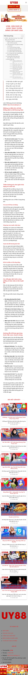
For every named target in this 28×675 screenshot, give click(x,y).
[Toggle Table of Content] (21, 36)
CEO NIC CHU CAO (8, 633)
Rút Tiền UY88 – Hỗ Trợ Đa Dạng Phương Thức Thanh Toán (18, 64)
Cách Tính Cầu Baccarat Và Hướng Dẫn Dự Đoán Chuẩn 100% (18, 77)
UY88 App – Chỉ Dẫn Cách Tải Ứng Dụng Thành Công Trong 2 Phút (17, 61)
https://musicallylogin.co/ (13, 655)
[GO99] (14, 670)
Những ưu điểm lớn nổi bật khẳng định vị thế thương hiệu (14, 42)
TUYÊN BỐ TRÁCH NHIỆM (10, 640)
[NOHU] (14, 673)
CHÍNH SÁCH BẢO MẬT (9, 635)
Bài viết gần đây (10, 59)
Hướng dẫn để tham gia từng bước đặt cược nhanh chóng (13, 57)
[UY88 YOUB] (14, 2)
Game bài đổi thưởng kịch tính (15, 50)
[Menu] (26, 2)
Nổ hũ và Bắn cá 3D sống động (15, 51)
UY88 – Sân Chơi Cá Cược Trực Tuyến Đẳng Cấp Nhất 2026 (14, 39)
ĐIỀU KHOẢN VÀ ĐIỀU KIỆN (10, 638)
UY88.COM (10, 652)
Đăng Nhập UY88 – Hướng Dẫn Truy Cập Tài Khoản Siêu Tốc (17, 69)
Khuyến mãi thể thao (16, 70)
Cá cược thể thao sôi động (14, 47)
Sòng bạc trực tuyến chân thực (15, 48)
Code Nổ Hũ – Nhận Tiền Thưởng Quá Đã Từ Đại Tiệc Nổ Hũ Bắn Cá (18, 74)
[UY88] (14, 666)
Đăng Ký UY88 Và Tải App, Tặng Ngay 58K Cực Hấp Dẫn (17, 72)
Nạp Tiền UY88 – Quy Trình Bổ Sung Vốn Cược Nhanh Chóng (17, 67)
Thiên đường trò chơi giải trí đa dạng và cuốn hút (15, 45)
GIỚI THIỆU (6, 630)
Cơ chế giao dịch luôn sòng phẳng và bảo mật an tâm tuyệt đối (15, 54)
